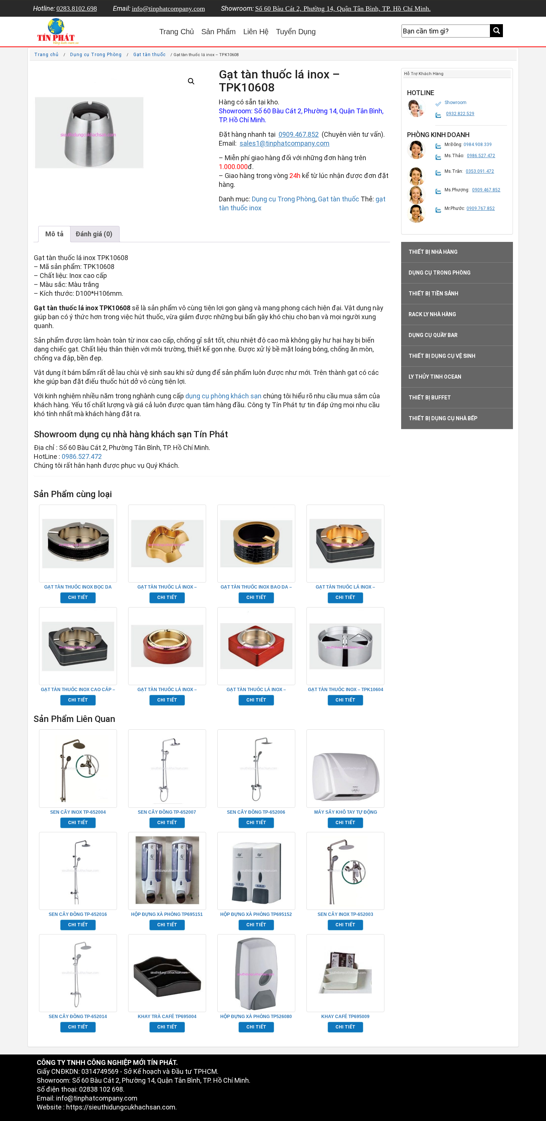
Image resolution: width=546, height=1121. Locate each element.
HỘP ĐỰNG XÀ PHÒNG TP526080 (256, 1016)
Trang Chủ (176, 31)
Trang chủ (46, 54)
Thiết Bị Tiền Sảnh (433, 294)
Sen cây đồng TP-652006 (256, 812)
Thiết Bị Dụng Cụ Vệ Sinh (442, 356)
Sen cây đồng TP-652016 (78, 914)
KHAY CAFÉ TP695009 (345, 1016)
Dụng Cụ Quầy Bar (433, 335)
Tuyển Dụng (296, 31)
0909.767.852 (481, 208)
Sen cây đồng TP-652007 (167, 812)
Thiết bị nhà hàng (433, 252)
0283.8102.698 (76, 8)
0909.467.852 (299, 134)
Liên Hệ (256, 31)
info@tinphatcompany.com (168, 8)
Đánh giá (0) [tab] (94, 234)
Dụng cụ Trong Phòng (96, 54)
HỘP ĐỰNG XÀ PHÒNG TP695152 (256, 914)
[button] (191, 81)
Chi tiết (78, 597)
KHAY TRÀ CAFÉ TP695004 (167, 1016)
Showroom (456, 102)
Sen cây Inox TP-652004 (78, 812)
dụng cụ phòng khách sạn (223, 396)
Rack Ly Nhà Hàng (432, 314)
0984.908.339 (478, 144)
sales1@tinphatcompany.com (284, 143)
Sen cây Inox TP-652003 (345, 914)
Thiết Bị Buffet (430, 398)
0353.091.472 (480, 171)
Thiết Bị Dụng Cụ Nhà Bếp (443, 418)
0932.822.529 (460, 113)
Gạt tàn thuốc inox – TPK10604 (345, 689)
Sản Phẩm (218, 31)
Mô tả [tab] (54, 234)
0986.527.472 (82, 456)
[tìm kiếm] (496, 30)
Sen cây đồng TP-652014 (78, 1016)
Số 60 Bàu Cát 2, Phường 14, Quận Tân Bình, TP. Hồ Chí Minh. (343, 8)
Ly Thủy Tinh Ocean (435, 377)
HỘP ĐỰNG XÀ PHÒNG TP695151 (167, 914)
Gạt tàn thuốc (149, 54)
